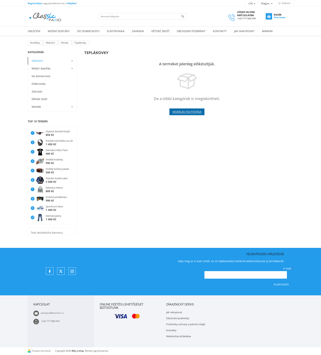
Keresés (184, 16)
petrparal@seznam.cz (52, 312)
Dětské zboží (39, 99)
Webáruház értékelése (178, 336)
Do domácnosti (41, 76)
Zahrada (37, 91)
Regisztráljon (35, 3)
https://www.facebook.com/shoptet (49, 271)
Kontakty (171, 330)
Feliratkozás (281, 284)
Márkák (36, 106)
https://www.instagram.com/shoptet (72, 271)
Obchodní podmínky (177, 318)
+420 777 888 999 (50, 321)
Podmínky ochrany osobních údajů (185, 324)
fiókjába (71, 3)
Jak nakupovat (174, 312)
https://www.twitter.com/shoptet (61, 271)
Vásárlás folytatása (186, 112)
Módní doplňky (41, 68)
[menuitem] (34, 31)
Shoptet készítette (41, 350)
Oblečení (37, 60)
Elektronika (39, 84)
